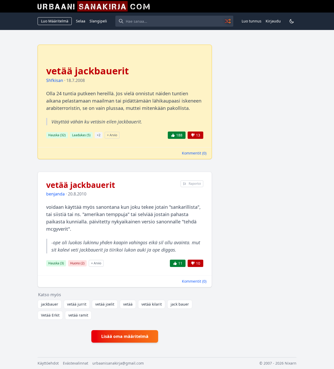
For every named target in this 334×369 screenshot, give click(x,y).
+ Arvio (112, 135)
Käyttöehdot (48, 363)
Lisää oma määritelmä (124, 336)
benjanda (55, 194)
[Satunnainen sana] (228, 21)
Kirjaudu (273, 21)
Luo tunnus (251, 21)
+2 (98, 135)
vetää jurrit (76, 304)
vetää (128, 304)
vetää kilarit (151, 304)
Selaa (80, 21)
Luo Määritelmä (54, 21)
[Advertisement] (257, 123)
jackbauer (49, 304)
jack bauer (180, 304)
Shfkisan (54, 80)
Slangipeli (98, 21)
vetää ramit (78, 315)
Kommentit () (194, 153)
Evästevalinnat (75, 363)
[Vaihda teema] (291, 21)
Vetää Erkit (50, 315)
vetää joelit (104, 304)
